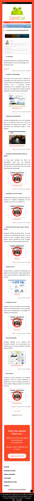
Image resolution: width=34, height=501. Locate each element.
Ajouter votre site (17, 456)
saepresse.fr (17, 294)
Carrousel (7, 478)
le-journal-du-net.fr (17, 185)
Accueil (6, 467)
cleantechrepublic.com (17, 365)
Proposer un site (9, 470)
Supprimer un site (10, 482)
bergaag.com (17, 330)
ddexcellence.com (17, 108)
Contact (6, 485)
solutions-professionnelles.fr (17, 145)
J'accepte (19, 500)
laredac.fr (6, 69)
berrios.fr (17, 258)
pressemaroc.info (17, 403)
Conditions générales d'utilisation (17, 489)
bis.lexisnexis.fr (17, 219)
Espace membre (9, 474)
